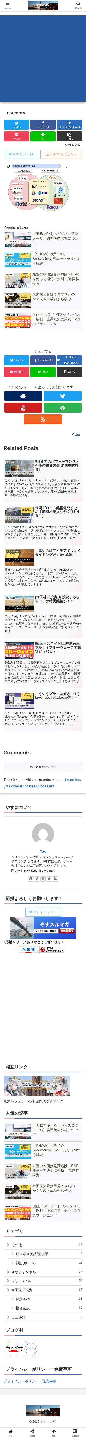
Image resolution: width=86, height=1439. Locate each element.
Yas (43, 851)
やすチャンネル (46, 1272)
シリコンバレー (46, 1281)
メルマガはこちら (63, 154)
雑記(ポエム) (49, 1263)
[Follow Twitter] (63, 396)
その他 (46, 1245)
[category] (52, 998)
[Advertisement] (43, 58)
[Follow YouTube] (23, 408)
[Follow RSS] (43, 419)
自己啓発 (46, 1317)
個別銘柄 (49, 1299)
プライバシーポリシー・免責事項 (30, 1381)
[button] (77, 781)
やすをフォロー (24, 154)
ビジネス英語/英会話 (49, 1254)
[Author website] (23, 396)
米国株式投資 (46, 1290)
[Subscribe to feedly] (63, 408)
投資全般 (49, 1308)
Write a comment (43, 767)
